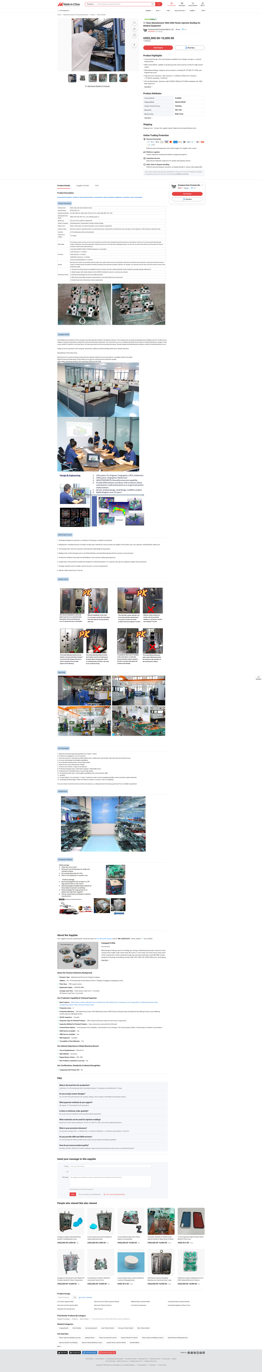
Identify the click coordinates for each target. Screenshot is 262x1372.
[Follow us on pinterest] (201, 1353)
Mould (93, 15)
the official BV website (104, 939)
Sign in (202, 5)
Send (72, 1194)
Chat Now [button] (191, 48)
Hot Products (89, 1359)
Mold (73, 1002)
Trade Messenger (89, 1353)
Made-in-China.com (122, 1361)
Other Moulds (76, 1328)
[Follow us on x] (192, 1353)
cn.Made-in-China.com (150, 1361)
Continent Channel (155, 1359)
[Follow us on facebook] (189, 1353)
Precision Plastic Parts (86, 1005)
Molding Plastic (90, 1338)
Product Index (166, 1359)
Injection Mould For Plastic (129, 1338)
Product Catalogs (86, 1297)
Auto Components (120, 1002)
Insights (174, 1359)
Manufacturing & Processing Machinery (75, 15)
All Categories (64, 10)
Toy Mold (143, 1002)
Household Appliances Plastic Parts (179, 1305)
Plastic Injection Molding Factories (70, 1338)
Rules (203, 10)
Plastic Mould (101, 15)
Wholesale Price (143, 1359)
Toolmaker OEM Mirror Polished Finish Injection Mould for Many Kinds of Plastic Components (160, 1239)
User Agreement (142, 1365)
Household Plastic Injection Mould (178, 1302)
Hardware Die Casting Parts (66, 1309)
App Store (62, 1353)
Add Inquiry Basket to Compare (98, 86)
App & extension (180, 10)
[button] (153, 4)
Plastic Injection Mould (83, 1002)
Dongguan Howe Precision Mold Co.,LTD (161, 29)
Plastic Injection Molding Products (153, 1338)
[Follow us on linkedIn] (204, 1353)
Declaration (152, 1365)
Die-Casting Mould (91, 1328)
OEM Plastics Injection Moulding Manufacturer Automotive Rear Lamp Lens (159, 1280)
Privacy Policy (162, 1365)
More (59, 1346)
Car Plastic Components (138, 1305)
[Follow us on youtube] (198, 1353)
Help (168, 10)
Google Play (75, 1353)
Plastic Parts (73, 1005)
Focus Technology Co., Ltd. (116, 1365)
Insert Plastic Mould (107, 1328)
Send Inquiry (158, 48)
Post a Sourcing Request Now (114, 1194)
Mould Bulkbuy (134, 1342)
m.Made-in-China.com (136, 1361)
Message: (66, 1177)
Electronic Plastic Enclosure (103, 1305)
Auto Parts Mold (107, 1002)
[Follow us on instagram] (195, 1353)
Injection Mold (97, 1002)
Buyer (158, 10)
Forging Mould (63, 1328)
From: (67, 1166)
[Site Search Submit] (158, 4)
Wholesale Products (131, 1359)
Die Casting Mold (133, 1002)
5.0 (180, 188)
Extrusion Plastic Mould (125, 1328)
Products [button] (90, 4)
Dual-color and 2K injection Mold (67, 1305)
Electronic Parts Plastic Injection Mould (106, 1302)
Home (59, 15)
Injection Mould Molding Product (92, 1342)
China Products (99, 1359)
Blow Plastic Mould (143, 1328)
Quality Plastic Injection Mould (116, 1342)
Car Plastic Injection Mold (65, 1302)
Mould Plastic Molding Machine (178, 1338)
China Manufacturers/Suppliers (114, 1359)
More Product (98, 1309)
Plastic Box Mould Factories (108, 1338)
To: (68, 1172)
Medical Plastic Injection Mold (140, 1302)
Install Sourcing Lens (108, 1353)
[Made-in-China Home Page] (68, 4)
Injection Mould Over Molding (68, 1342)
